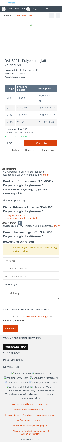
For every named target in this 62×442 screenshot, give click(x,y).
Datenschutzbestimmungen (34, 316)
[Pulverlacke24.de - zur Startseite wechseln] (11, 4)
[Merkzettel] (43, 3)
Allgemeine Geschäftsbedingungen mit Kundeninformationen (31, 432)
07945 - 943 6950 (16, 8)
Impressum (42, 404)
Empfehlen (47, 149)
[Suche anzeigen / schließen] (36, 3)
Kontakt (38, 420)
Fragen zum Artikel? (16, 215)
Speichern (10, 328)
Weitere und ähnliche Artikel (21, 218)
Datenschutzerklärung (22, 404)
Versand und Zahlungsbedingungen (30, 425)
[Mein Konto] (50, 3)
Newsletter (28, 414)
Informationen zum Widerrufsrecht (29, 409)
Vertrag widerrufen (15, 346)
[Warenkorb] (57, 3)
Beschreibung (9, 168)
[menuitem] (2, 3)
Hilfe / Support (24, 420)
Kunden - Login (12, 414)
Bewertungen (9, 222)
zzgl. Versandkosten (24, 132)
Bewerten (30, 149)
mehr (46, 174)
